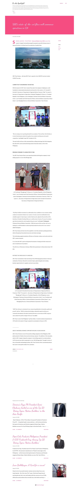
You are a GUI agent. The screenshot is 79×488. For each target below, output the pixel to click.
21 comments (19, 458)
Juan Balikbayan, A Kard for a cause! (29, 465)
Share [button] (59, 40)
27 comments (19, 429)
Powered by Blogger (40, 484)
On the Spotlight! (18, 3)
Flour (59, 46)
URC (59, 49)
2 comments (18, 480)
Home (14, 12)
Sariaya (59, 48)
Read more (46, 429)
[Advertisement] (31, 386)
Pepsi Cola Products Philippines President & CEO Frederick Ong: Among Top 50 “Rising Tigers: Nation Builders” (30, 439)
